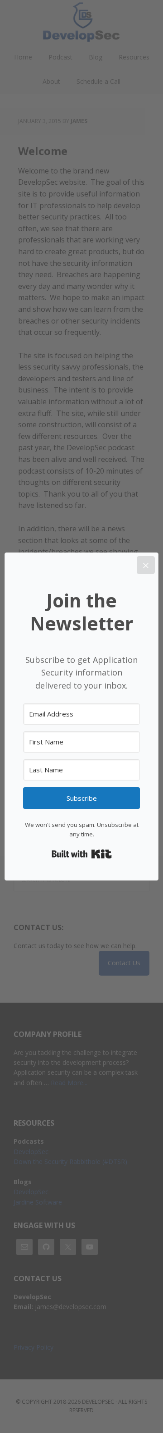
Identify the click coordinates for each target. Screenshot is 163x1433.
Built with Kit (82, 854)
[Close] (146, 565)
